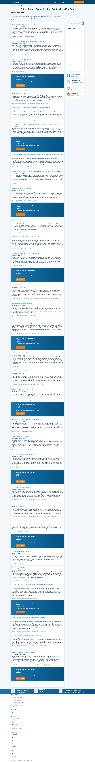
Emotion (14, 71)
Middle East (45, 664)
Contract (25, 449)
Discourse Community (28, 499)
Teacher (35, 598)
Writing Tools (45, 2)
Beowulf (14, 265)
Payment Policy (16, 722)
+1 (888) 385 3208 (17, 730)
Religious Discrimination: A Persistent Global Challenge (29, 504)
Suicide (18, 366)
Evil (21, 120)
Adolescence (15, 315)
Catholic (14, 36)
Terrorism (22, 467)
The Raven (30, 384)
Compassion (23, 315)
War (31, 166)
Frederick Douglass (16, 54)
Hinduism (20, 400)
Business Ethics (20, 449)
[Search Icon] (83, 23)
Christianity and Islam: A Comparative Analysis (26, 635)
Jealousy (14, 531)
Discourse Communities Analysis (22, 487)
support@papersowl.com (19, 728)
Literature (23, 54)
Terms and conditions (22, 760)
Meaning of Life (30, 400)
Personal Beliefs (54, 516)
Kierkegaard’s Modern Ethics (21, 353)
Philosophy (33, 333)
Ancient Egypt (15, 200)
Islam (22, 36)
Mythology (24, 265)
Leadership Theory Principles (21, 91)
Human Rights (41, 516)
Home (12, 5)
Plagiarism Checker (17, 697)
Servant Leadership (40, 103)
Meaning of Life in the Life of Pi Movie (23, 389)
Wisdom (33, 315)
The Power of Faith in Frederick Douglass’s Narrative (28, 41)
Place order (20, 85)
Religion (23, 5)
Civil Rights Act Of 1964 (22, 516)
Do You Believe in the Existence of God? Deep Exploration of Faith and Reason (36, 171)
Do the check (75, 76)
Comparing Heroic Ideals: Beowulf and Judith (26, 253)
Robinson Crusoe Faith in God (21, 59)
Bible (19, 315)
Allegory (14, 298)
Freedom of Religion (16, 232)
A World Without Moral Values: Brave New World (27, 419)
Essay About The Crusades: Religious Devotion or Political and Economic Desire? (37, 154)
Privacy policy (14, 760)
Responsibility (28, 232)
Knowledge (31, 598)
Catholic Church (15, 333)
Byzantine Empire (71, 55)
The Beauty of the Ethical (20, 568)
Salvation (38, 333)
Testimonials (16, 719)
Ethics (21, 431)
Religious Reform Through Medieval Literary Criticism (28, 617)
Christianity (18, 36)
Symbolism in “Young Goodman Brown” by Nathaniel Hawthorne (31, 107)
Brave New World (16, 431)
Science (34, 103)
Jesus (24, 36)
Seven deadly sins (42, 631)
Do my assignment (17, 700)
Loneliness (22, 384)
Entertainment (15, 400)
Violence (27, 467)
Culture (18, 120)
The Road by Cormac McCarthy (21, 551)
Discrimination (34, 516)
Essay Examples (17, 5)
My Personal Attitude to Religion (22, 303)
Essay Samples (53, 2)
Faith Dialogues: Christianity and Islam (24, 24)
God (26, 5)
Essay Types (62, 2)
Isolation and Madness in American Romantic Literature (29, 371)
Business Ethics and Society (21, 436)
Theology (32, 36)
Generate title (76, 89)
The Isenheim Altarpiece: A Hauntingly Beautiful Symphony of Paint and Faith (36, 124)
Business (14, 449)
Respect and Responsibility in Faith (23, 220)
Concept (14, 103)
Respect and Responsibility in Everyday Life (25, 236)
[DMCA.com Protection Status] (14, 733)
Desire (26, 166)
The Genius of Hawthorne (20, 285)
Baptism (69, 41)
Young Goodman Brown (37, 120)
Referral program (17, 724)
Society (27, 531)
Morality (32, 449)
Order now (79, 2)
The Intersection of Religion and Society (24, 454)
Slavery (27, 54)
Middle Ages (40, 664)
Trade (29, 166)
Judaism (28, 36)
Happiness (25, 431)
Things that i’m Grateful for (20, 521)
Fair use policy (30, 760)
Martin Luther (28, 333)
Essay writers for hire (18, 705)
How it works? (16, 718)
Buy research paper (17, 706)
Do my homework (17, 696)
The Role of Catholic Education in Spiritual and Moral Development (32, 584)
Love (30, 315)
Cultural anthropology (26, 664)
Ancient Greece (21, 200)
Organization (29, 103)
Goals (17, 103)
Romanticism (44, 298)
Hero (17, 265)
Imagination (33, 200)
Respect (23, 232)
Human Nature (22, 298)
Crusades (19, 166)
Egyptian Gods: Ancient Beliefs (21, 188)
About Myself (15, 499)
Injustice (46, 516)
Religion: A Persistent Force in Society (24, 652)
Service (39, 2)
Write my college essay (18, 703)
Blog (14, 712)
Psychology (38, 298)
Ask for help (75, 95)
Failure (18, 467)
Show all (12, 19)
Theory (46, 103)
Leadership (23, 103)
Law (49, 516)
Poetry (26, 384)
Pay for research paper (18, 702)
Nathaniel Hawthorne (27, 120)
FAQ (14, 721)
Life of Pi (25, 400)
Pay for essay (16, 699)
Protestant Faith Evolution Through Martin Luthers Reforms (30, 320)
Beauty (13, 580)
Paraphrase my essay (77, 82)
